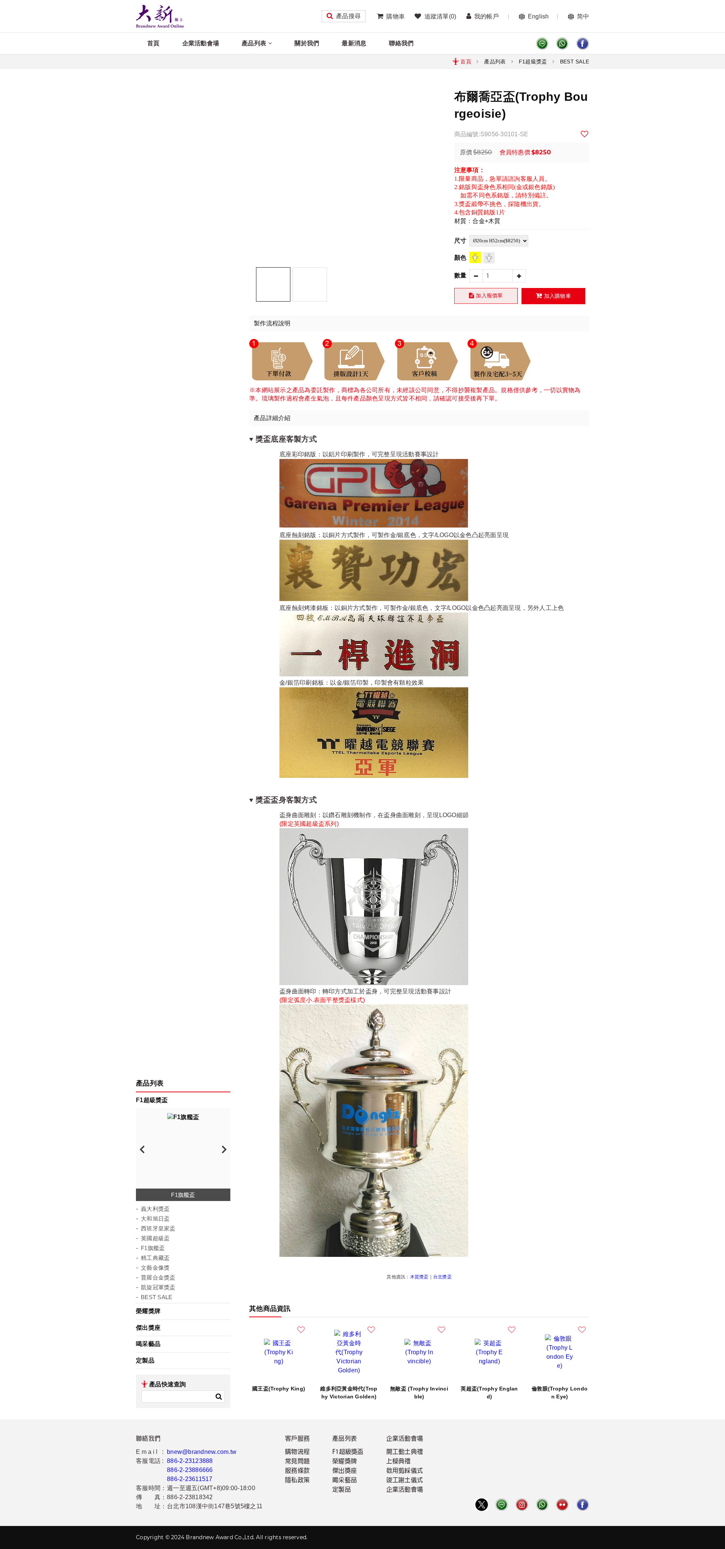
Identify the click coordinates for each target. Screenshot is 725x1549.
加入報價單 (489, 296)
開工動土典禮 (404, 1452)
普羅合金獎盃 (158, 1277)
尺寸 (460, 240)
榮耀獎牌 (148, 1311)
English (538, 16)
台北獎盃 (442, 1277)
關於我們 (307, 43)
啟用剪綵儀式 (404, 1471)
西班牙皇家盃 (158, 1228)
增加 (519, 275)
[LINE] (542, 43)
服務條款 (297, 1471)
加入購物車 (557, 296)
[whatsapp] (562, 43)
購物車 (395, 16)
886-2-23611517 (190, 1479)
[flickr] (562, 1504)
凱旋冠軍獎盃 (158, 1287)
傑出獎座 (148, 1327)
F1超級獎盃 (533, 62)
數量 (460, 275)
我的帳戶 (486, 16)
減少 (476, 275)
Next (224, 1149)
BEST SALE (574, 62)
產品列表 (254, 43)
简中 (583, 16)
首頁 (153, 43)
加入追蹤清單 (585, 134)
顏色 (460, 257)
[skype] (582, 43)
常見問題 (297, 1462)
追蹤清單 (440, 16)
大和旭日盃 (155, 1218)
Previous (142, 1149)
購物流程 (297, 1452)
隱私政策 (297, 1481)
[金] (475, 257)
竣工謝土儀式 (404, 1481)
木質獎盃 (419, 1277)
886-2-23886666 (190, 1470)
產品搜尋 (348, 16)
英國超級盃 (155, 1238)
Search (218, 1396)
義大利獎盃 (155, 1209)
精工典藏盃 (155, 1258)
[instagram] (521, 1504)
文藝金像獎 (155, 1267)
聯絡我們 (401, 43)
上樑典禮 (398, 1462)
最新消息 (354, 43)
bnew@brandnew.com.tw (201, 1452)
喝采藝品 (148, 1344)
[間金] (489, 257)
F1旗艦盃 (153, 1248)
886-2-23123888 (190, 1461)
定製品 (145, 1360)
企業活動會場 (200, 43)
